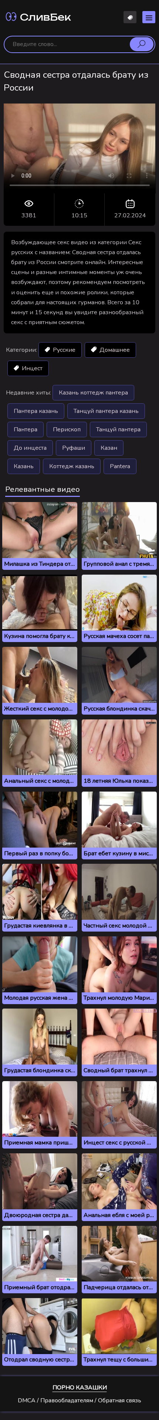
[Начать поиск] (141, 44)
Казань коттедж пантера (93, 393)
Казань (24, 466)
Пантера (25, 429)
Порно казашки (80, 1388)
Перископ (67, 429)
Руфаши (73, 448)
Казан (109, 448)
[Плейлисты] (130, 17)
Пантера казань (36, 411)
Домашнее (114, 350)
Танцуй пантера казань (106, 411)
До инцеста (30, 448)
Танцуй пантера (118, 429)
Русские (63, 350)
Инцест (31, 368)
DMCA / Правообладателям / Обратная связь (79, 1400)
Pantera (120, 466)
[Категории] (148, 17)
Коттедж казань (71, 466)
